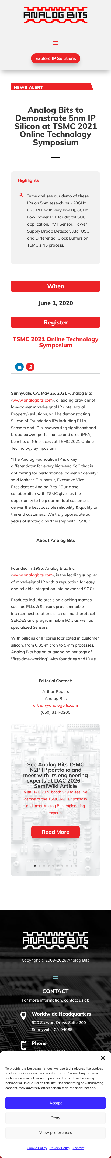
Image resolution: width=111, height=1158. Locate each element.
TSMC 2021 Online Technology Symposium (55, 342)
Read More (55, 831)
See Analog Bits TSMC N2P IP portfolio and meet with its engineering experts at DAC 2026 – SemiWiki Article (55, 775)
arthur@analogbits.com (55, 705)
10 (76, 866)
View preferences (55, 1132)
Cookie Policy (37, 1148)
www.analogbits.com (32, 400)
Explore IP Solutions (55, 58)
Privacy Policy (60, 1148)
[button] (103, 1058)
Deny (55, 1117)
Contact (78, 1148)
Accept (55, 1102)
